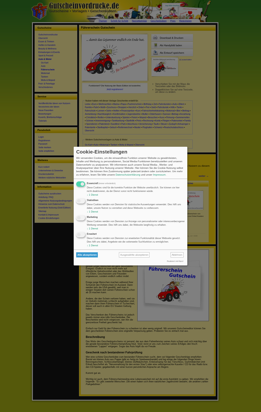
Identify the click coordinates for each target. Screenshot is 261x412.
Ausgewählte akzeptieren (134, 254)
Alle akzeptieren (87, 254)
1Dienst (92, 194)
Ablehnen (177, 254)
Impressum (159, 174)
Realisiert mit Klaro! (175, 261)
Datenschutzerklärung (128, 174)
